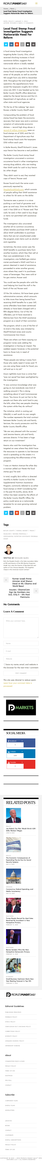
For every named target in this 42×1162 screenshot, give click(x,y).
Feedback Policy (11, 1017)
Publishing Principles (13, 1012)
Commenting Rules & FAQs (14, 1061)
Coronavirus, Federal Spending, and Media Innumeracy (19, 890)
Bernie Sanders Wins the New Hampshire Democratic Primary (18, 951)
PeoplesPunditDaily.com (14, 189)
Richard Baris (22, 558)
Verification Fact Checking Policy (18, 1026)
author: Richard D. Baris (13, 23)
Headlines (7, 534)
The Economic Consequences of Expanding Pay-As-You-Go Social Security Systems (18, 860)
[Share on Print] (33, 44)
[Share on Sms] (22, 44)
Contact (8, 1085)
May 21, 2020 (10, 864)
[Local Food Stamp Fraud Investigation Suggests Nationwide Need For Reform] (11, 549)
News (12, 8)
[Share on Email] (28, 44)
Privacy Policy (10, 1066)
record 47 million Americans (15, 130)
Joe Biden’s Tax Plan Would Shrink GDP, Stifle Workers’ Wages (20, 829)
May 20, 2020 (10, 893)
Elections (10, 916)
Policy (11, 21)
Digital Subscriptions (13, 1140)
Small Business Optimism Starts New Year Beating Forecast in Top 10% (20, 980)
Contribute (9, 1135)
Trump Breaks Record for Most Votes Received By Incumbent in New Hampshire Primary (19, 920)
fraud (32, 530)
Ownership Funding (12, 1046)
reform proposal (19, 534)
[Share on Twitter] (6, 44)
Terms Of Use (10, 1071)
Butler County (9, 530)
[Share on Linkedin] (11, 44)
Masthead (8, 1075)
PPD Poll (8, 1080)
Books (7, 1125)
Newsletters (9, 1110)
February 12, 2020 (12, 925)
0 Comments (28, 23)
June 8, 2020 (10, 833)
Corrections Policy (12, 1031)
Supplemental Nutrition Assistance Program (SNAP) (21, 538)
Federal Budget (22, 530)
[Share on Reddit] (17, 44)
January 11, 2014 (21, 21)
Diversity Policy (11, 1036)
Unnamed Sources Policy (14, 1041)
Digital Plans (10, 1105)
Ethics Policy (10, 1022)
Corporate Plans (11, 1101)
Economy (9, 977)
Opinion (9, 887)
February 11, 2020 (12, 983)
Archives (8, 1121)
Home (6, 8)
